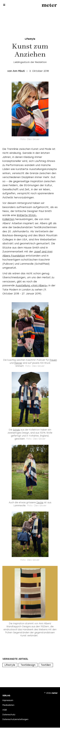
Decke (39, 502)
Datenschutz (8, 715)
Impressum (7, 700)
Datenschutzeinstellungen (15, 719)
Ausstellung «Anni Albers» (32, 285)
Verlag (6, 696)
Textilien (46, 665)
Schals (16, 430)
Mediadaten (8, 705)
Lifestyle (9, 665)
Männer (18, 363)
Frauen (53, 360)
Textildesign (28, 665)
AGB (4, 710)
